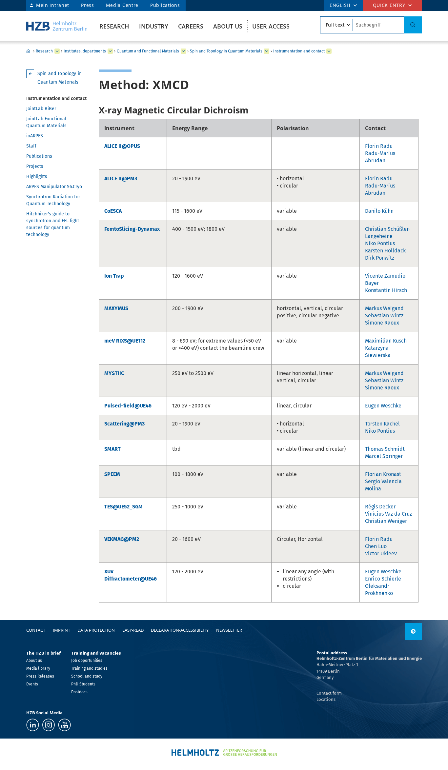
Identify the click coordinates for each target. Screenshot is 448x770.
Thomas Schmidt (385, 449)
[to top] (413, 631)
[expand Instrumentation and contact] (329, 51)
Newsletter (229, 630)
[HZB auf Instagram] (48, 725)
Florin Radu (379, 146)
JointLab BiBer (41, 108)
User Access (271, 26)
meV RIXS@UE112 (124, 341)
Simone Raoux (382, 323)
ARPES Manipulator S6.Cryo (54, 186)
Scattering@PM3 (124, 424)
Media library (38, 668)
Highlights (36, 176)
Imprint (61, 630)
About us (227, 26)
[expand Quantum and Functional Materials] (183, 51)
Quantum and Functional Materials (148, 51)
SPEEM (112, 474)
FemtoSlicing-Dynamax (132, 229)
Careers (190, 26)
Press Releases (40, 676)
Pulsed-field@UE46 (128, 406)
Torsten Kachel (382, 424)
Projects (34, 166)
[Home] (56, 26)
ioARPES (34, 136)
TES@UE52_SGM (123, 506)
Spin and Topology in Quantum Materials (226, 51)
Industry (153, 26)
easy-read (133, 630)
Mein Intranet (52, 5)
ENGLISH (340, 5)
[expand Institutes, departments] (110, 51)
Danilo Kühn (379, 211)
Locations (326, 699)
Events (32, 684)
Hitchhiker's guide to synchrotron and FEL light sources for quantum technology (52, 224)
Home (28, 51)
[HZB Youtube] (64, 725)
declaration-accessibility (180, 630)
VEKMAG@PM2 (121, 539)
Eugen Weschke (383, 406)
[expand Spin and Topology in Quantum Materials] (266, 51)
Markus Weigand (384, 308)
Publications (165, 5)
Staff (31, 146)
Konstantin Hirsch (386, 290)
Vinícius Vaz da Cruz (388, 514)
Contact (35, 630)
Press (87, 5)
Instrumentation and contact (299, 51)
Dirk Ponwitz (379, 258)
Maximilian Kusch (386, 341)
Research (114, 26)
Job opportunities (86, 660)
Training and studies (89, 668)
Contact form (329, 693)
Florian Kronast (383, 474)
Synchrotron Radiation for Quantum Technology (53, 200)
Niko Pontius (380, 243)
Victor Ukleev (381, 553)
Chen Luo (376, 546)
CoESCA (113, 211)
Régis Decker (380, 506)
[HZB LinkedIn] (32, 725)
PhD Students (83, 684)
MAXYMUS (116, 308)
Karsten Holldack (385, 250)
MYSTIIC (114, 373)
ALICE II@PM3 (120, 178)
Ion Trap (114, 276)
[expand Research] (57, 51)
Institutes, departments (85, 51)
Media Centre (122, 5)
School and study (86, 676)
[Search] (413, 24)
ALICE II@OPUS (122, 146)
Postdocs (79, 692)
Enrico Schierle (383, 579)
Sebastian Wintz (384, 315)
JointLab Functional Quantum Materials (46, 122)
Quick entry (389, 5)
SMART (112, 449)
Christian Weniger (386, 521)
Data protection (96, 630)
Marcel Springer (384, 456)
